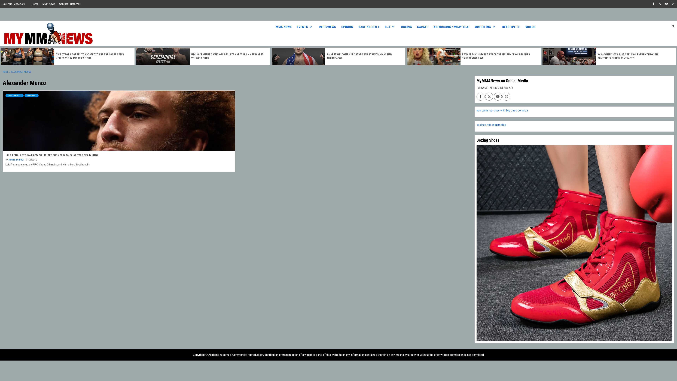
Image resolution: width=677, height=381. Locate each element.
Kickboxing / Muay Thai (451, 27)
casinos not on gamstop (491, 124)
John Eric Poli (16, 160)
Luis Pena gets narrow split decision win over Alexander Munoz (52, 155)
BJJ (387, 27)
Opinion (347, 27)
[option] (68, 56)
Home (35, 3)
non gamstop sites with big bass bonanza (502, 110)
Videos (530, 27)
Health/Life (511, 27)
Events (302, 27)
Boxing (406, 27)
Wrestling (483, 27)
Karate (422, 27)
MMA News (48, 3)
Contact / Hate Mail (70, 3)
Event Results (15, 95)
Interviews (327, 27)
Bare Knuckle (369, 27)
